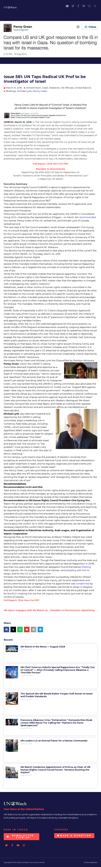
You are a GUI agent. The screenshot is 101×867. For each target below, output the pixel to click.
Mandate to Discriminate (50, 169)
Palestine (54, 87)
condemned (83, 583)
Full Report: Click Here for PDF (50, 163)
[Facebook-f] (78, 5)
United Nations (83, 87)
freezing (86, 567)
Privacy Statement (90, 862)
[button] (67, 6)
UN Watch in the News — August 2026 (42, 646)
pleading (71, 570)
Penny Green (40, 91)
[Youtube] (83, 5)
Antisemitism (33, 87)
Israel (45, 87)
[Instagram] (89, 5)
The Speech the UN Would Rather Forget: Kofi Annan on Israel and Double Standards (56, 695)
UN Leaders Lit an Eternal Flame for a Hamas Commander (54, 740)
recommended (87, 217)
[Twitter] (72, 5)
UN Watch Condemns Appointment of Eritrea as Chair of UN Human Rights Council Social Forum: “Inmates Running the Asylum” (55, 770)
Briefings (11, 91)
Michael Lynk (24, 91)
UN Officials (67, 87)
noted (88, 537)
